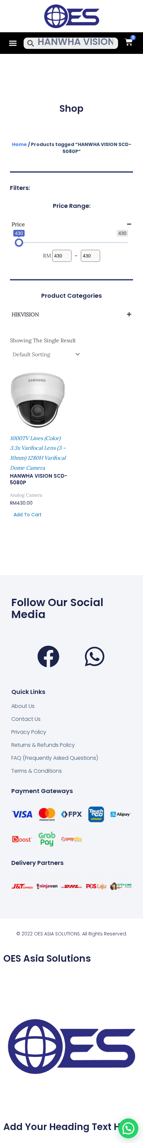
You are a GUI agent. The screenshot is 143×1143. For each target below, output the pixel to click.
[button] (13, 43)
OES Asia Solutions (47, 958)
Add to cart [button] (28, 514)
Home (19, 144)
